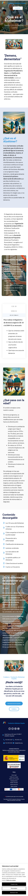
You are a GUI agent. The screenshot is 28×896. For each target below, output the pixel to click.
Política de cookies (11, 880)
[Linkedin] (15, 729)
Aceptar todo (14, 884)
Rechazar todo (14, 892)
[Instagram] (12, 729)
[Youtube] (18, 729)
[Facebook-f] (9, 729)
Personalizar (14, 888)
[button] (2, 8)
